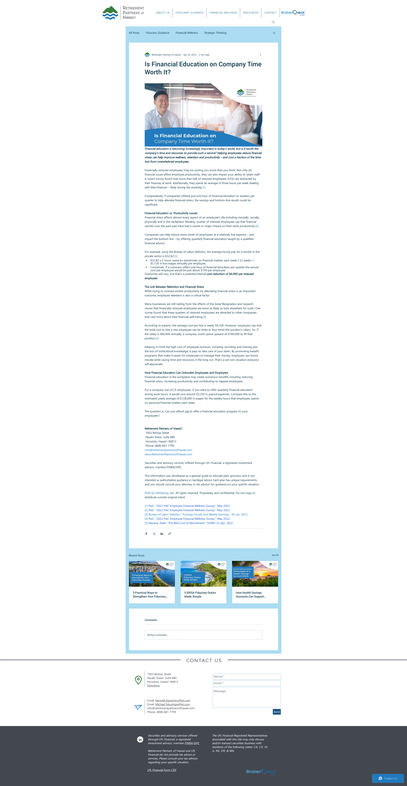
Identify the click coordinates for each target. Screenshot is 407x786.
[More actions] (260, 54)
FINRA (189, 743)
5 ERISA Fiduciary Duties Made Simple (200, 594)
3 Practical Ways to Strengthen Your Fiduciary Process (149, 594)
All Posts (134, 33)
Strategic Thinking (215, 33)
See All (275, 554)
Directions (153, 685)
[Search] (273, 22)
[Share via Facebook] (146, 533)
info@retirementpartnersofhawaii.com (171, 708)
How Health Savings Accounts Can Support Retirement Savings (250, 594)
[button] (274, 32)
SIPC (196, 743)
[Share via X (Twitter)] (153, 533)
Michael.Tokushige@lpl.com (172, 704)
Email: (151, 704)
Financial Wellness (187, 33)
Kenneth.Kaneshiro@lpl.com (172, 700)
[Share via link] (169, 533)
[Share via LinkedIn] (161, 533)
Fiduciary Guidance (157, 33)
